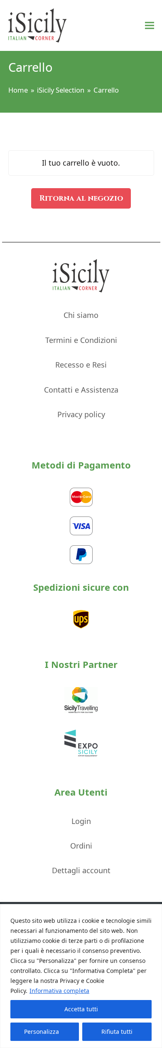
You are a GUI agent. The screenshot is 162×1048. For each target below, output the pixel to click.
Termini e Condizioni (81, 340)
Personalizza (41, 1031)
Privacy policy (81, 414)
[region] (81, 976)
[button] (149, 25)
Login (81, 821)
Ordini (81, 846)
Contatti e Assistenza (81, 390)
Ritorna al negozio (81, 198)
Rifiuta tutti (117, 1031)
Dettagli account (81, 870)
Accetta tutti (81, 1009)
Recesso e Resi (81, 365)
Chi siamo (81, 315)
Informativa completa (59, 991)
